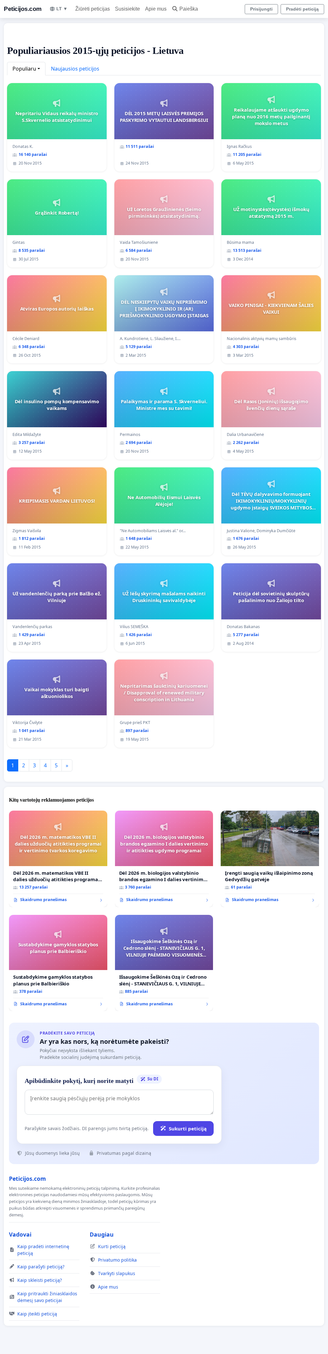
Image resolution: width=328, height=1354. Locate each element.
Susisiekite (127, 9)
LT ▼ (62, 8)
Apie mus (156, 9)
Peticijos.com (23, 8)
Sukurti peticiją (188, 1128)
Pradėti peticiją (302, 9)
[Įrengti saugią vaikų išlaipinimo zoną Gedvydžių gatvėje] (270, 859)
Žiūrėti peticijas (92, 9)
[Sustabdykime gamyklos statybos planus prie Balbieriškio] (58, 963)
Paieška (188, 9)
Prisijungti (261, 9)
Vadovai (20, 1234)
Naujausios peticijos (75, 68)
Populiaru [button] (24, 68)
